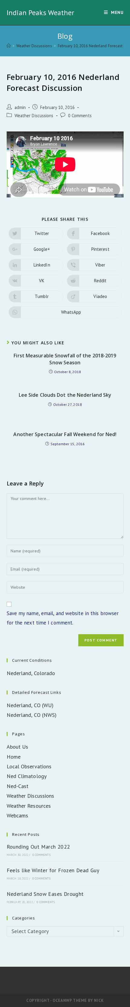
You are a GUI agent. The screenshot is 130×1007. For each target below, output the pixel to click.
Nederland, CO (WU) (30, 705)
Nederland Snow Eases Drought (45, 893)
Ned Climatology (27, 776)
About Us (17, 746)
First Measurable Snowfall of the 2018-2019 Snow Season (65, 359)
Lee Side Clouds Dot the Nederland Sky (65, 395)
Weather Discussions (34, 115)
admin (20, 107)
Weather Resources (29, 805)
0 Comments (80, 115)
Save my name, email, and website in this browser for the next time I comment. (63, 618)
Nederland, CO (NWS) (32, 714)
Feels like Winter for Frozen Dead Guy (53, 870)
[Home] (9, 45)
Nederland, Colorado (31, 673)
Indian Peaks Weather (40, 12)
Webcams (17, 815)
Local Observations (29, 766)
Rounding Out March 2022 (38, 846)
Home (14, 756)
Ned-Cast (18, 786)
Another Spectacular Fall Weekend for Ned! (64, 434)
